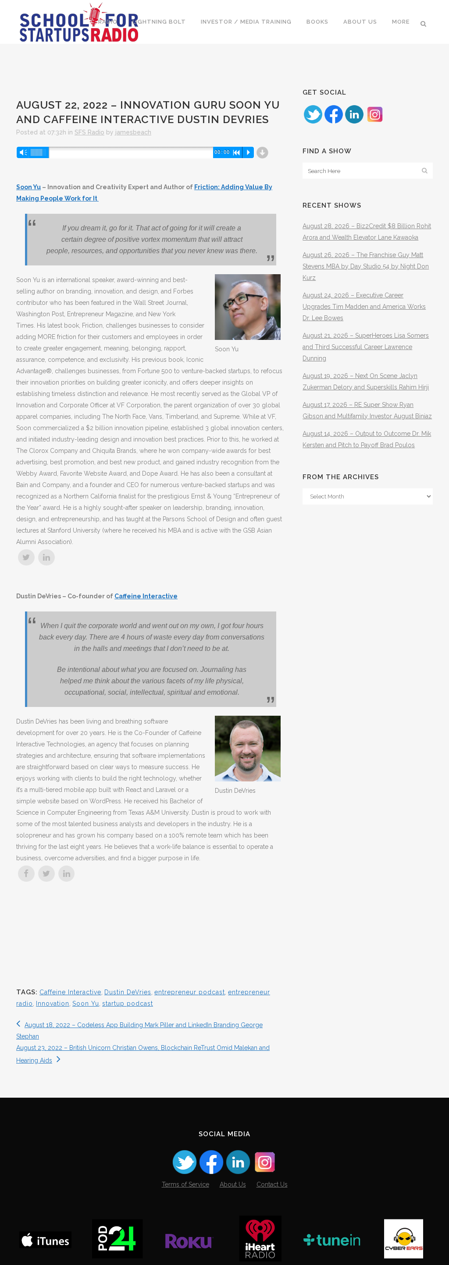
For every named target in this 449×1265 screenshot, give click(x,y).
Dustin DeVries (127, 992)
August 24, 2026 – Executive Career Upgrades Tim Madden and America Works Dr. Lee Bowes (364, 307)
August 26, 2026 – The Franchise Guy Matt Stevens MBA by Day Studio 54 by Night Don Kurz (366, 266)
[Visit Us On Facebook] (333, 122)
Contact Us (272, 1184)
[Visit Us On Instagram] (374, 122)
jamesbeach (133, 132)
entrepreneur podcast (189, 992)
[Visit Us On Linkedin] (354, 122)
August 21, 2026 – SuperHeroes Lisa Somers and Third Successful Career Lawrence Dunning (366, 347)
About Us (233, 1184)
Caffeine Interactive (146, 596)
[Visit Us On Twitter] (313, 122)
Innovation (52, 1003)
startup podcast (127, 1003)
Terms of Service (185, 1184)
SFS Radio (89, 132)
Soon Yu (28, 187)
